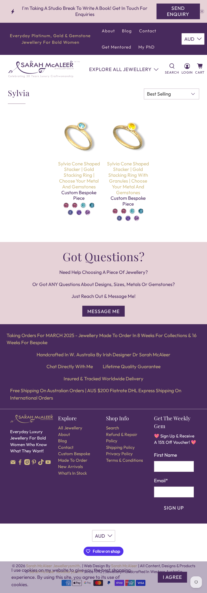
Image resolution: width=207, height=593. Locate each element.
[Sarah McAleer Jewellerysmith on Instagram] (27, 463)
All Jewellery (70, 427)
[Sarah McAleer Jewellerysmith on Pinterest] (34, 463)
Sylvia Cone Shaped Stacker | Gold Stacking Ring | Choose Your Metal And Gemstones (79, 175)
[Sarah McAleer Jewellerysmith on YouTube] (48, 463)
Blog (127, 30)
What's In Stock (72, 473)
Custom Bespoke (74, 453)
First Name (165, 455)
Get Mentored (116, 47)
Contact (147, 30)
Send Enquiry (178, 11)
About (108, 30)
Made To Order (72, 460)
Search (112, 427)
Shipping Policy (120, 447)
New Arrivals (70, 466)
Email (161, 480)
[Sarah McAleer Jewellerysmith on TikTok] (41, 463)
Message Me (103, 311)
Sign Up (174, 508)
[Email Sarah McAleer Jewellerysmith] (13, 463)
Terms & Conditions (124, 460)
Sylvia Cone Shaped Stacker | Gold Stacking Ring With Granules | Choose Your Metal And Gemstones (128, 178)
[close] (201, 11)
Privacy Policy (119, 453)
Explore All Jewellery (120, 69)
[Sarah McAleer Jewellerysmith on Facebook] (20, 463)
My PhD (146, 47)
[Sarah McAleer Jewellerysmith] (44, 69)
